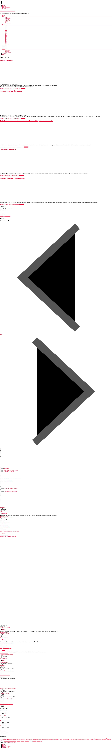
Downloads (4, 48)
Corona (22, 739)
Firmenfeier (7, 51)
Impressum (4, 6)
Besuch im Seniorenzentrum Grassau (11, 470)
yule (41, 741)
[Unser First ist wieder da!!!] (22, 171)
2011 (5, 40)
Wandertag (7, 19)
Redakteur (2, 88)
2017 (6, 34)
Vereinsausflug (7, 20)
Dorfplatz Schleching (4, 637)
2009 (6, 42)
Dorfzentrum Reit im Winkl (5, 627)
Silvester (6, 21)
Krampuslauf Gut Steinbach (9, 471)
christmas (10, 739)
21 (0, 490)
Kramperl (64, 739)
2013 (6, 38)
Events (3, 523)
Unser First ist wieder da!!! (8, 149)
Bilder (3, 24)
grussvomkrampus (39, 739)
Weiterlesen (23, 88)
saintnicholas (6, 741)
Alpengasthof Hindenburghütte (5, 648)
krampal (61, 739)
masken (88, 739)
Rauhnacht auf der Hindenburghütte (10, 488)
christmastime (14, 739)
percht (98, 739)
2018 (6, 33)
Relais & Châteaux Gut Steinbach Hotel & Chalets (9, 531)
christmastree (19, 739)
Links (3, 54)
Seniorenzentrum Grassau (4, 521)
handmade (43, 739)
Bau (2, 739)
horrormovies (54, 739)
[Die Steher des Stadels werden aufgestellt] (22, 200)
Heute (1, 334)
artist (0, 739)
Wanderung (22, 741)
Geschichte (4, 45)
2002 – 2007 (7, 44)
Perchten (100, 739)
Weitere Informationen (4, 516)
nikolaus (94, 739)
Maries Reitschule (3, 658)
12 (0, 477)
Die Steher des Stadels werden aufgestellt (12, 178)
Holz (51, 739)
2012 (6, 39)
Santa (9, 741)
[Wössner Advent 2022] (22, 82)
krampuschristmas (73, 739)
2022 (6, 29)
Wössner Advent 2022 (6, 60)
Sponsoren (4, 53)
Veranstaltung (18, 741)
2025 (6, 25)
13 (0, 479)
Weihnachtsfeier (8, 18)
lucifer (86, 739)
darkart (26, 739)
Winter (30, 741)
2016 (6, 35)
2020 (6, 31)
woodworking (39, 741)
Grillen (36, 739)
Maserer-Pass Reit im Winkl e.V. (7, 11)
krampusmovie (82, 739)
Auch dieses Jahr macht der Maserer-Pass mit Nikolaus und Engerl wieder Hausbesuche (26, 121)
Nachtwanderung (8, 23)
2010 (6, 41)
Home (3, 15)
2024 (6, 26)
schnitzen (11, 741)
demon (29, 739)
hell (49, 739)
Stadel (1, 511)
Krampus (68, 739)
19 (0, 487)
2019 (6, 32)
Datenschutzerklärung (6, 7)
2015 (6, 36)
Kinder (57, 739)
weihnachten (27, 741)
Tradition (14, 741)
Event (31, 739)
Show (6, 22)
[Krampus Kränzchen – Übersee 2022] (22, 113)
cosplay (24, 739)
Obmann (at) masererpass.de (5, 216)
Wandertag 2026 (3, 715)
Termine (3, 49)
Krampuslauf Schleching (8, 481)
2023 (6, 27)
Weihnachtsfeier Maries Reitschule (11, 491)
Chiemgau (6, 739)
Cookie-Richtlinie (5, 8)
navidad (91, 739)
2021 (6, 30)
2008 (6, 43)
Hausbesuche (7, 17)
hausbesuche (47, 739)
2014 (6, 37)
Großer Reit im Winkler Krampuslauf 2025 (12, 478)
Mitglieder (4, 46)
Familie (33, 739)
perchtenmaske (104, 739)
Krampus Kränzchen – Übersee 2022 (11, 91)
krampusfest (78, 739)
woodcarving (34, 741)
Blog (3, 16)
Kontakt (3, 5)
